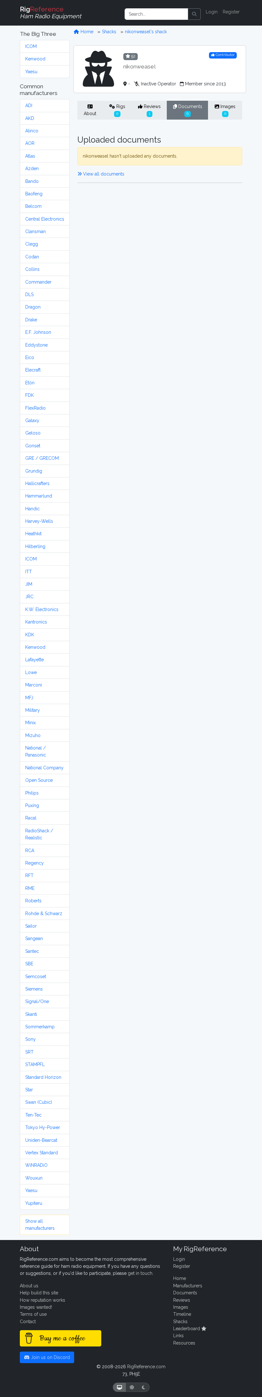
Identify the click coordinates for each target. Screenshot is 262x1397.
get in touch (140, 1273)
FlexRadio (35, 408)
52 (132, 56)
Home (86, 31)
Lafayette (34, 659)
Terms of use (33, 1314)
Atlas (30, 156)
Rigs (120, 109)
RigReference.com (146, 1366)
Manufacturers (187, 1285)
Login (212, 11)
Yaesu (31, 71)
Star (29, 1089)
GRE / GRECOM (42, 458)
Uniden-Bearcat (41, 1140)
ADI (28, 105)
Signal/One (37, 1001)
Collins (32, 269)
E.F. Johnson (38, 332)
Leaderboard (187, 1328)
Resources (184, 1343)
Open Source (39, 780)
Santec (32, 951)
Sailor (31, 926)
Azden (32, 168)
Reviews (152, 109)
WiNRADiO (36, 1165)
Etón (30, 382)
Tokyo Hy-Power (42, 1127)
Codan (32, 256)
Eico (29, 357)
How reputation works (42, 1300)
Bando (32, 181)
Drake (31, 319)
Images (227, 109)
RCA (29, 850)
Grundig (33, 471)
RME (30, 888)
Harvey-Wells (39, 521)
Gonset (32, 445)
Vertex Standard (41, 1152)
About (90, 113)
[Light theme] (132, 1387)
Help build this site (39, 1292)
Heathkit (33, 533)
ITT (28, 571)
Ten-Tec (33, 1115)
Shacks (109, 31)
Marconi (33, 684)
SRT (29, 1052)
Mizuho (33, 735)
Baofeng (33, 193)
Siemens (34, 989)
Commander (38, 282)
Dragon (33, 307)
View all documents (103, 174)
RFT (29, 875)
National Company (44, 767)
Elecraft (33, 370)
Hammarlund (38, 495)
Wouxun (33, 1178)
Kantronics (36, 621)
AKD (29, 118)
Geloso (33, 433)
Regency (34, 863)
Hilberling (35, 546)
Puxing (32, 805)
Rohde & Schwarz (43, 913)
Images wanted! (36, 1307)
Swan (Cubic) (38, 1102)
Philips (32, 793)
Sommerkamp (40, 1026)
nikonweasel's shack (146, 31)
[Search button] (194, 14)
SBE (29, 963)
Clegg (31, 244)
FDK (29, 395)
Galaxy (32, 420)
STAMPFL (35, 1064)
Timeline (182, 1314)
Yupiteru (33, 1203)
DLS (29, 294)
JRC (29, 596)
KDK (29, 634)
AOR (30, 143)
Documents (189, 109)
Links (178, 1335)
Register (231, 11)
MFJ (29, 697)
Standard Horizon (43, 1077)
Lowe (31, 672)
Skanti (31, 1014)
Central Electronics (44, 219)
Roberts (33, 900)
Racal (30, 817)
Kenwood (35, 58)
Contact (28, 1321)
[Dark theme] (143, 1387)
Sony (30, 1039)
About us (29, 1285)
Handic (32, 508)
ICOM (31, 46)
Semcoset (35, 976)
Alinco (31, 130)
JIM (28, 584)
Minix (30, 722)
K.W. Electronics (41, 609)
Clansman (35, 231)
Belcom (33, 206)
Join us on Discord (50, 1357)
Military (32, 710)
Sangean (34, 938)
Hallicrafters (37, 483)
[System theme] (119, 1387)
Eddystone (36, 345)
